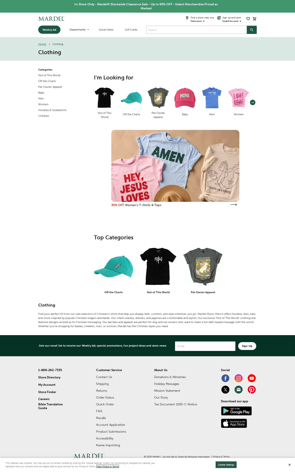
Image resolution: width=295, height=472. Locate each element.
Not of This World (49, 75)
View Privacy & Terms (108, 466)
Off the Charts (47, 81)
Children (43, 115)
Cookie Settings (226, 464)
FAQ (99, 411)
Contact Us (104, 377)
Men (41, 98)
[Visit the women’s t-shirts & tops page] (233, 205)
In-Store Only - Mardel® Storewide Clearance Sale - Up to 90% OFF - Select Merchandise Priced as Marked (146, 6)
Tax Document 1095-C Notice (175, 404)
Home (42, 44)
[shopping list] (248, 19)
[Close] (289, 464)
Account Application (110, 424)
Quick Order (105, 404)
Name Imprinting (108, 445)
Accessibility (104, 438)
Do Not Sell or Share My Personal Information (186, 456)
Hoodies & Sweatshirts (52, 110)
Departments (77, 29)
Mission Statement (167, 390)
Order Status (105, 397)
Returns (101, 390)
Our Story (161, 397)
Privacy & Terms (221, 456)
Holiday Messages (166, 384)
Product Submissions (111, 431)
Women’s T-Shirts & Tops (143, 205)
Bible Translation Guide (50, 406)
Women (43, 104)
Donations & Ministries (170, 377)
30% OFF (117, 205)
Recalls (101, 418)
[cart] (255, 19)
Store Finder (47, 392)
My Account (47, 384)
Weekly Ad (49, 29)
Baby (41, 92)
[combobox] (196, 30)
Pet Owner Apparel (50, 86)
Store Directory (49, 377)
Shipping (102, 384)
